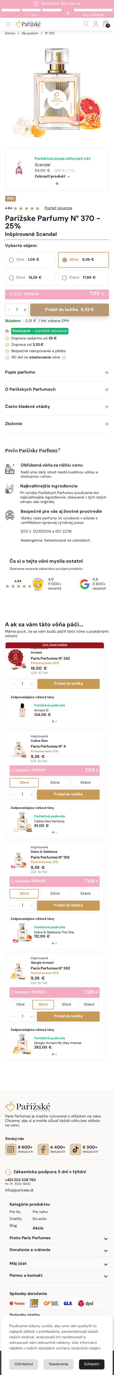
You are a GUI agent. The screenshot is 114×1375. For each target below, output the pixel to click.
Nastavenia (58, 1364)
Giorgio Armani (57, 1043)
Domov (10, 33)
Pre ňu (15, 1212)
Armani (41, 710)
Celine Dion (49, 821)
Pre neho (40, 1212)
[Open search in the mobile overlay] (86, 24)
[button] (57, 372)
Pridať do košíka (69, 310)
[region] (57, 87)
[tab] (57, 183)
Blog (13, 1226)
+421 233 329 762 (20, 1180)
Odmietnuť (24, 1364)
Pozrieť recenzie (58, 208)
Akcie (38, 1228)
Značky (16, 1219)
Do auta (39, 1219)
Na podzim (30, 33)
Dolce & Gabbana (54, 932)
